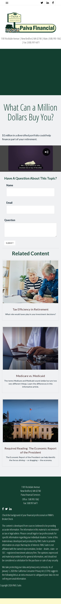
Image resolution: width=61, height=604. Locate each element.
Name (9, 185)
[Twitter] (42, 3)
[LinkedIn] (47, 3)
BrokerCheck (7, 519)
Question (9, 220)
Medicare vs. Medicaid (30, 376)
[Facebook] (53, 3)
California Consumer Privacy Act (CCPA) (34, 571)
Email (9, 202)
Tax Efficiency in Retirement (31, 309)
